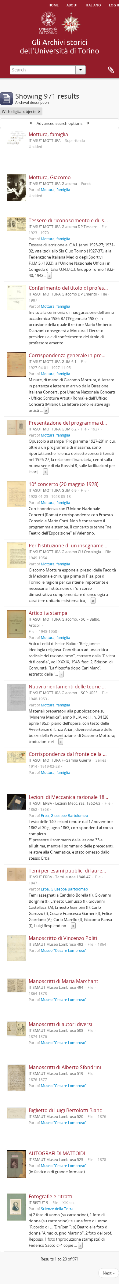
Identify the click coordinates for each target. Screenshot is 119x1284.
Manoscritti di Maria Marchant (63, 981)
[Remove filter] (39, 111)
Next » (108, 1273)
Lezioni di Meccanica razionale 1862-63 (73, 797)
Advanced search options (59, 123)
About (72, 4)
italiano (93, 4)
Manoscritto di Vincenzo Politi (63, 938)
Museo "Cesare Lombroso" (64, 950)
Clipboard (111, 70)
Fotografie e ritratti (50, 1196)
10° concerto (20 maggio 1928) (64, 484)
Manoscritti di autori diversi (60, 1024)
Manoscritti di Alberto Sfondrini (65, 1067)
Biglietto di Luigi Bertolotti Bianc (65, 1110)
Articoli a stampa (48, 613)
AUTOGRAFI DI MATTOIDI (57, 1153)
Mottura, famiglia (48, 134)
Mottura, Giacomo (50, 177)
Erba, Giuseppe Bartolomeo (64, 815)
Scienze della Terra (57, 1208)
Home (54, 4)
